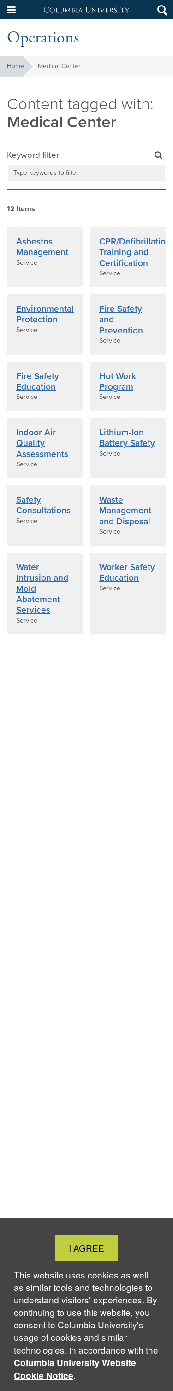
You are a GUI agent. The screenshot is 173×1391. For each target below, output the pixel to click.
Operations (43, 37)
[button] (11, 9)
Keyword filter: (34, 155)
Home (15, 66)
